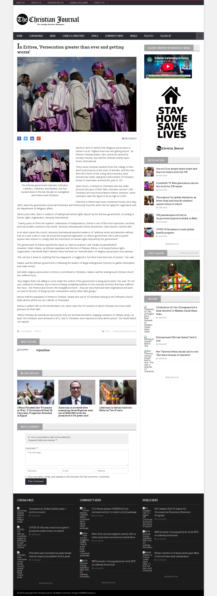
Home (19, 36)
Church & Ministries (74, 36)
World (133, 36)
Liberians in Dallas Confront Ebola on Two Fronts (115, 409)
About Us (20, 2)
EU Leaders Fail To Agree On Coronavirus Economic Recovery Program (173, 512)
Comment (31, 448)
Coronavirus (36, 36)
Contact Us (36, 2)
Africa (95, 36)
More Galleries (187, 253)
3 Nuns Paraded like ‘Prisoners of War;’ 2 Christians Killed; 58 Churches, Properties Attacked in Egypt (34, 411)
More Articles (172, 244)
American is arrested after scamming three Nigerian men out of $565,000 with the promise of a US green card (75, 411)
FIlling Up (165, 36)
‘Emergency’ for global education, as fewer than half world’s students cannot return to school (176, 201)
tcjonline (43, 350)
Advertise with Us (55, 2)
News (53, 36)
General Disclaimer (79, 2)
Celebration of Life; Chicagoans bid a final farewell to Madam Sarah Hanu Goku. (176, 311)
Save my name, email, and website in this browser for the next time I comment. (69, 476)
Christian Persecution (124, 331)
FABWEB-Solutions (87, 593)
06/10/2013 (130, 138)
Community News (114, 36)
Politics (148, 36)
